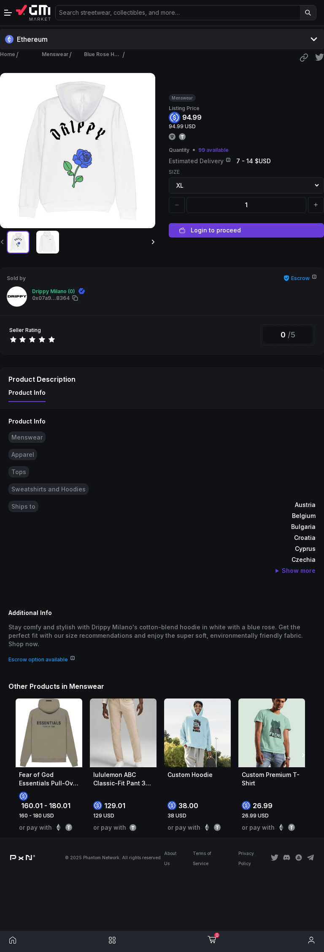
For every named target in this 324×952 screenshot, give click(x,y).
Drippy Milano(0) (53, 291)
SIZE (174, 172)
